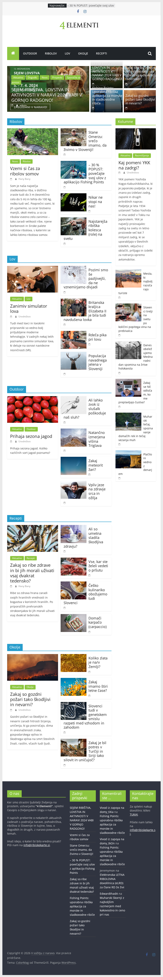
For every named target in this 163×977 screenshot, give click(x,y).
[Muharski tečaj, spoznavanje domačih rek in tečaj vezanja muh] (128, 415)
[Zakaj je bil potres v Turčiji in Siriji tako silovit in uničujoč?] (73, 741)
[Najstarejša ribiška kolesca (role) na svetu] (73, 220)
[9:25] (11, 316)
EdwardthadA (109, 893)
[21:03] (12, 105)
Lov (67, 53)
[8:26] (89, 575)
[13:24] (126, 83)
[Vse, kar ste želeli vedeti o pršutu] (73, 560)
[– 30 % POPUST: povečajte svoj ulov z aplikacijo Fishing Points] (73, 163)
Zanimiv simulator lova (28, 308)
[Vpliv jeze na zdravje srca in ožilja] (73, 483)
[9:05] (65, 324)
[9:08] (89, 344)
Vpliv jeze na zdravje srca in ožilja (97, 491)
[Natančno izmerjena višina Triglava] (73, 431)
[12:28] (119, 444)
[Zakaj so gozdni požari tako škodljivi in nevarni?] (32, 656)
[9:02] (65, 732)
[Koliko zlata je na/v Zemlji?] (73, 656)
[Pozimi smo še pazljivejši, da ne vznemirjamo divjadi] (73, 268)
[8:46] (119, 477)
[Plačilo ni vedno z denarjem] (128, 452)
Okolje (83, 53)
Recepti (101, 53)
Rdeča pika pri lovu (97, 337)
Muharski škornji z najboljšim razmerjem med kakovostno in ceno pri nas (112, 906)
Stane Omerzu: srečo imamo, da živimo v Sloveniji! (81, 850)
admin (23, 105)
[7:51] (65, 243)
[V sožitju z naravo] (13, 53)
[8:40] (89, 695)
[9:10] (65, 764)
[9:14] (65, 292)
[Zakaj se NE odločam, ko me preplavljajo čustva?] (128, 381)
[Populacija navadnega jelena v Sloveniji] (73, 354)
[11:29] (119, 406)
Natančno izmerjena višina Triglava (96, 439)
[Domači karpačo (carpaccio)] (73, 616)
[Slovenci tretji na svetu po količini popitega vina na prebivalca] (128, 305)
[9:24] (126, 107)
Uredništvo (24, 316)
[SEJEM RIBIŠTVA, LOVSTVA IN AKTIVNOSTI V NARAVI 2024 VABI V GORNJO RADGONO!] (48, 68)
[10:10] (65, 551)
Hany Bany (24, 179)
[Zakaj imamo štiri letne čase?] (73, 680)
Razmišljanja (142, 155)
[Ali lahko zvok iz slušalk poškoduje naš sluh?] (73, 398)
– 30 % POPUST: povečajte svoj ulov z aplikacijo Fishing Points (90, 7)
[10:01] (93, 107)
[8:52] (89, 210)
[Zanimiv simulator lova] (32, 268)
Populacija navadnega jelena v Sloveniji (97, 362)
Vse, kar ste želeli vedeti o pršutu (98, 566)
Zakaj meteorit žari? (95, 465)
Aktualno (18, 77)
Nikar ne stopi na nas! (95, 201)
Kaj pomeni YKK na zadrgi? (134, 165)
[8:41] (11, 179)
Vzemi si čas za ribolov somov (25, 170)
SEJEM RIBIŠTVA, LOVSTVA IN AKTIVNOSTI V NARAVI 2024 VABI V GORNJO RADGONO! (46, 95)
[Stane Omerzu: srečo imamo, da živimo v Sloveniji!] (73, 130)
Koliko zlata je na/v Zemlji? (98, 662)
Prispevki (57, 77)
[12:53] (89, 474)
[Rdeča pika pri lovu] (73, 333)
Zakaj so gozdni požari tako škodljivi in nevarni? (140, 99)
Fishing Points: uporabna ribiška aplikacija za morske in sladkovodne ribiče (107, 95)
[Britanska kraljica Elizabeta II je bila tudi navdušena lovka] (73, 301)
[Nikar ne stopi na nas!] (73, 195)
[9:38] (11, 441)
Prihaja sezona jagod (31, 436)
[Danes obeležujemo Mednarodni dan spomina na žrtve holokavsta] (128, 343)
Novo (45, 77)
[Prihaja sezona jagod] (32, 398)
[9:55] (65, 607)
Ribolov (51, 53)
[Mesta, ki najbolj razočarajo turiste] (128, 272)
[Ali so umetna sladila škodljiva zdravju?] (73, 527)
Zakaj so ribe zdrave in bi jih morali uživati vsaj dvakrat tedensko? (140, 73)
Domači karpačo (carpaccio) (97, 622)
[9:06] (65, 502)
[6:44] (65, 187)
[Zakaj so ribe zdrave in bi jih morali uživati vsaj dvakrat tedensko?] (32, 527)
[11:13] (89, 671)
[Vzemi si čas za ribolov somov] (32, 130)
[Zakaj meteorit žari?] (73, 459)
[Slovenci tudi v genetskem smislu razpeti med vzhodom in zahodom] (73, 704)
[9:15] (119, 297)
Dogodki (32, 77)
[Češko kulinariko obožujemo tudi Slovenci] (73, 584)
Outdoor (30, 53)
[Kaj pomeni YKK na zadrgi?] (135, 130)
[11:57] (89, 631)
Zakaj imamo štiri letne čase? (98, 686)
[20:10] (65, 154)
